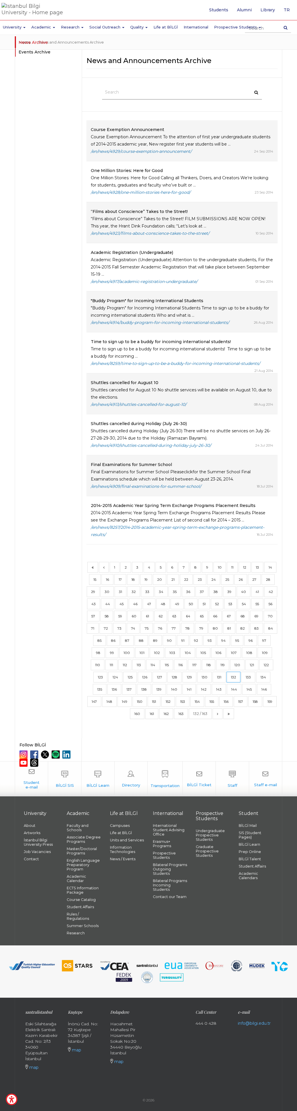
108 (249, 653)
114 (153, 665)
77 (174, 628)
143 (219, 689)
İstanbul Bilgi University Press (38, 842)
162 (166, 714)
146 (264, 689)
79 (201, 628)
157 (240, 701)
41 (257, 591)
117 (194, 665)
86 (113, 640)
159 (269, 701)
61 (147, 616)
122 (266, 665)
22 (186, 579)
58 (107, 616)
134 (263, 677)
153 (182, 701)
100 (127, 653)
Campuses (120, 825)
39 (229, 591)
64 (188, 616)
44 (107, 604)
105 (203, 653)
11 (232, 567)
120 (237, 665)
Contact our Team (169, 897)
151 (154, 701)
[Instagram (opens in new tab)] (24, 754)
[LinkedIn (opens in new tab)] (67, 754)
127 (159, 677)
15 (94, 579)
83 (256, 628)
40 (243, 591)
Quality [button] (137, 27)
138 (144, 689)
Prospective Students (164, 855)
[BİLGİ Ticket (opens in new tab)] (199, 778)
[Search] (285, 27)
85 (99, 640)
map (33, 1067)
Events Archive (34, 52)
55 (257, 604)
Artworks (32, 833)
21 (173, 579)
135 (99, 689)
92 (196, 640)
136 (114, 689)
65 (202, 616)
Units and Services (127, 840)
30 (107, 591)
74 (133, 628)
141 (189, 689)
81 (229, 628)
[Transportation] (165, 778)
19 (146, 579)
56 (270, 604)
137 (129, 689)
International (196, 27)
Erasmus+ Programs (162, 843)
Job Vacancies (37, 852)
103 (172, 653)
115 (167, 665)
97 (264, 640)
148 (109, 701)
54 (244, 604)
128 (174, 677)
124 (115, 677)
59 (120, 616)
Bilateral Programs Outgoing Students (170, 869)
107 (234, 653)
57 (93, 616)
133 (248, 677)
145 (249, 689)
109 (265, 653)
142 (204, 689)
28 (268, 579)
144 (234, 689)
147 (94, 701)
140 (174, 689)
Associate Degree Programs (84, 839)
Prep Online (250, 852)
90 (169, 640)
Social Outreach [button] (105, 27)
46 (135, 604)
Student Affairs (80, 907)
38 (215, 591)
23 (200, 579)
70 (270, 616)
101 (142, 653)
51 (204, 604)
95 (237, 640)
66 (215, 616)
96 (251, 640)
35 (175, 591)
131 (219, 677)
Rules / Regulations (78, 916)
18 (133, 579)
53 (230, 604)
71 (92, 628)
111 (111, 665)
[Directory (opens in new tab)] (131, 778)
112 (125, 665)
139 (159, 689)
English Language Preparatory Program (83, 864)
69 (256, 616)
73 (119, 628)
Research (76, 933)
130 (204, 677)
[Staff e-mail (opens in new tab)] (265, 778)
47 (149, 604)
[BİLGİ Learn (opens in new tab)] (98, 778)
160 (137, 714)
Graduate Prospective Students (207, 851)
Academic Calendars (248, 875)
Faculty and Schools (77, 827)
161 (152, 714)
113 (139, 665)
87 (127, 640)
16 (107, 579)
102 (157, 653)
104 (188, 653)
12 (244, 567)
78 (187, 628)
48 (163, 604)
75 (146, 628)
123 (100, 677)
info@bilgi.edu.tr (254, 1023)
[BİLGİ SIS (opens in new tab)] (64, 778)
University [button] (13, 27)
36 (188, 591)
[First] (92, 567)
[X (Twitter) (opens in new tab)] (45, 754)
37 (202, 591)
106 (218, 653)
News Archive (33, 42)
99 (112, 653)
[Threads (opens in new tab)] (35, 763)
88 (141, 640)
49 (177, 604)
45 (121, 604)
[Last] (228, 713)
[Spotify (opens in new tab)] (56, 754)
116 (180, 665)
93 (210, 640)
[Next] (217, 713)
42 (271, 591)
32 (134, 591)
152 (168, 701)
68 (242, 616)
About (29, 825)
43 (93, 604)
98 (98, 653)
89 (155, 640)
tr (289, 12)
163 (181, 714)
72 (106, 628)
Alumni (244, 9)
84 (270, 628)
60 (134, 616)
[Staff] (232, 778)
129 (189, 677)
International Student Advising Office (168, 829)
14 (270, 567)
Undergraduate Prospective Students (210, 835)
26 (241, 579)
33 (147, 591)
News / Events (122, 859)
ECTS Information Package (83, 890)
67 (229, 616)
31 (120, 591)
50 (191, 604)
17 (120, 579)
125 (130, 677)
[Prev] (104, 567)
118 (208, 665)
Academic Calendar (76, 878)
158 (255, 701)
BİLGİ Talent (250, 859)
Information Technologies (122, 849)
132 (233, 677)
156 (226, 701)
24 (213, 579)
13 (257, 567)
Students (218, 9)
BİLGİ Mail (248, 825)
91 (182, 640)
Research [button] (71, 27)
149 (124, 701)
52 (217, 604)
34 (161, 591)
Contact (31, 859)
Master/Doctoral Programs (82, 851)
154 (197, 701)
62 (161, 616)
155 (211, 701)
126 (144, 677)
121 (252, 665)
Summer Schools (83, 926)
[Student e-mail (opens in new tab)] (31, 778)
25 (227, 579)
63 (174, 616)
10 (220, 567)
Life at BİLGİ (165, 27)
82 (242, 628)
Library (267, 9)
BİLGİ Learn (249, 844)
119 (222, 665)
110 (97, 665)
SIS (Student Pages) (250, 835)
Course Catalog (81, 899)
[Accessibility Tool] (11, 1099)
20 (159, 579)
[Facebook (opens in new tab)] (35, 754)
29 (93, 591)
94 (223, 640)
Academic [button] (41, 27)
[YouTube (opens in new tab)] (24, 763)
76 (160, 628)
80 (215, 628)
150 (139, 701)
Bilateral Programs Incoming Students (170, 885)
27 (254, 579)
